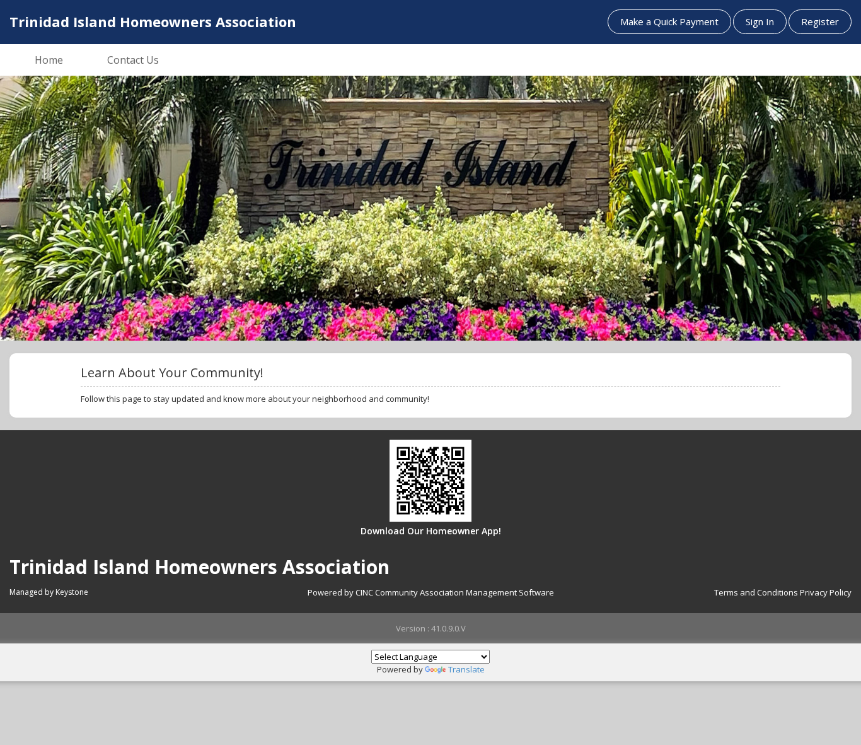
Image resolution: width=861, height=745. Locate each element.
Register (820, 21)
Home (49, 60)
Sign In (760, 21)
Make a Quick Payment (669, 21)
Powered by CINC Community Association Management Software (431, 592)
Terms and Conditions (756, 592)
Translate (466, 669)
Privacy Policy (826, 592)
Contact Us (133, 60)
